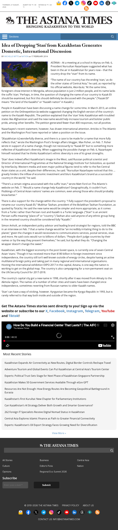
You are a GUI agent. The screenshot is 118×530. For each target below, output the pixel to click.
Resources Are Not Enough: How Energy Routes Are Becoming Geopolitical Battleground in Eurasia (57, 390)
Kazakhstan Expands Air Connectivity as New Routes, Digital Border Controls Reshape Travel (58, 362)
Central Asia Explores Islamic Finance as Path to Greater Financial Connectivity (50, 418)
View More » (59, 433)
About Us (88, 505)
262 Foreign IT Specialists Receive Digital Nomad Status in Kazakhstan (45, 412)
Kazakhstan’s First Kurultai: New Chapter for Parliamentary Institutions (45, 399)
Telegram (92, 311)
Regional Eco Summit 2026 (53, 471)
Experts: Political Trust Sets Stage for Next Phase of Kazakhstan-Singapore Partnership (54, 375)
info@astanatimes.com (66, 519)
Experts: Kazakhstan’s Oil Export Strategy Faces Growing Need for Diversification (51, 425)
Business (44, 460)
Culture (6, 466)
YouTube (108, 311)
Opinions (6, 471)
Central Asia (83, 460)
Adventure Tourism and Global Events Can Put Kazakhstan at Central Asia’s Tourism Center (57, 369)
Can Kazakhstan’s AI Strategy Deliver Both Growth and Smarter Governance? (49, 405)
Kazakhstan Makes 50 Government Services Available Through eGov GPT (46, 382)
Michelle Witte (11, 56)
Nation (24, 56)
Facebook (57, 311)
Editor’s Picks (46, 466)
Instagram (74, 311)
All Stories (7, 460)
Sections (14, 36)
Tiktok (13, 316)
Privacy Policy (70, 505)
